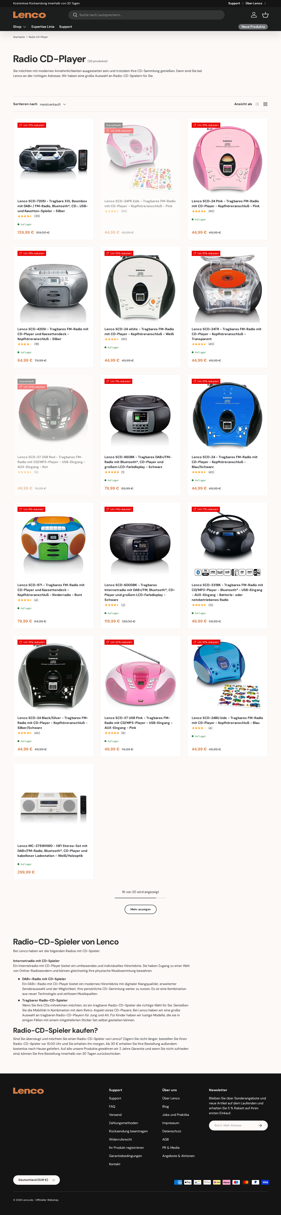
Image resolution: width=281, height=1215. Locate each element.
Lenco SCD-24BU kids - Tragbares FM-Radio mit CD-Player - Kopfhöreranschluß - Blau (227, 720)
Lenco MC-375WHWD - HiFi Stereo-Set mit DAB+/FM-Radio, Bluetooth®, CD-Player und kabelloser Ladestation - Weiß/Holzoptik (52, 851)
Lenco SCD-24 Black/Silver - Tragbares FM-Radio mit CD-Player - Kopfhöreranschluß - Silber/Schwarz (52, 723)
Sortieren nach (25, 104)
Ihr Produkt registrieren (126, 1147)
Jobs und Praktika (175, 1115)
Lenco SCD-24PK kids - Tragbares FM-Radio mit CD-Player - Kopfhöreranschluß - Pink (140, 203)
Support (234, 3)
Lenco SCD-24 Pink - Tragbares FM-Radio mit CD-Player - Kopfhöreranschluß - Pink (226, 203)
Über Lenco (254, 3)
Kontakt (114, 1164)
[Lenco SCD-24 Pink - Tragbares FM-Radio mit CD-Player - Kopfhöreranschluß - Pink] (228, 158)
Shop (17, 26)
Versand (115, 1115)
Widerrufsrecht (120, 1139)
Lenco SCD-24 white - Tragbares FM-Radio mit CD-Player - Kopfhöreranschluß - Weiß (139, 331)
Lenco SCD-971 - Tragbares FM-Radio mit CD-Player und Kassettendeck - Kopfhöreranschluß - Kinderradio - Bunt (51, 590)
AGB (165, 1139)
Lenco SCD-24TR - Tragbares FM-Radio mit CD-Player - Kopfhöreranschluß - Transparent (226, 334)
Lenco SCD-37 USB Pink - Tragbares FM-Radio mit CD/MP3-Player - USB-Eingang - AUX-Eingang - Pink (139, 723)
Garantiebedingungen (125, 1156)
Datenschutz (171, 1131)
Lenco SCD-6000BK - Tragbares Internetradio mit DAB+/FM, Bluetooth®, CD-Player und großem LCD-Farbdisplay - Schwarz (140, 592)
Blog (165, 1106)
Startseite (19, 37)
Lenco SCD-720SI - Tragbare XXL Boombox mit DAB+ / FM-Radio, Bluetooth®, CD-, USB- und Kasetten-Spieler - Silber (52, 206)
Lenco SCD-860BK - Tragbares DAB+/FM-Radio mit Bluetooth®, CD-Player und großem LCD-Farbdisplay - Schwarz (138, 462)
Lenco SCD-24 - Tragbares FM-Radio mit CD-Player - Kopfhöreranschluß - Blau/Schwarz (225, 462)
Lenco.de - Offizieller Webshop (40, 1200)
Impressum (170, 1123)
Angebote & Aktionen (178, 1156)
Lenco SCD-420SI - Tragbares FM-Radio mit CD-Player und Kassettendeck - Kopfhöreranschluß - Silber (52, 334)
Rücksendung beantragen (128, 1131)
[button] (265, 14)
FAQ (112, 1106)
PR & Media (171, 1147)
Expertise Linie (42, 26)
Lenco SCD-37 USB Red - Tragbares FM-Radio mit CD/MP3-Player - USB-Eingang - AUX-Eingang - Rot (51, 462)
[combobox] (146, 15)
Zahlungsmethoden (123, 1123)
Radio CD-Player (38, 37)
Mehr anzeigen (140, 909)
